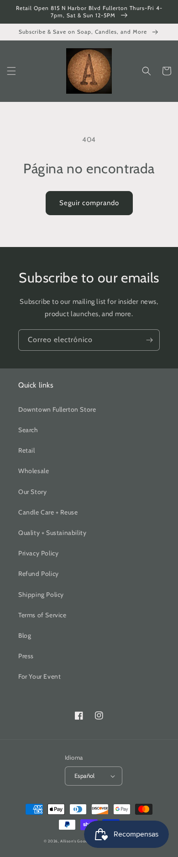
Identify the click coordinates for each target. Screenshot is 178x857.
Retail (26, 450)
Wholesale (33, 471)
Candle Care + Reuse (48, 512)
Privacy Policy (38, 553)
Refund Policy (38, 574)
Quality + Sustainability (52, 533)
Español (84, 775)
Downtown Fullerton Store (57, 409)
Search (28, 430)
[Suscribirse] (149, 340)
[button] (11, 71)
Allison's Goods (75, 841)
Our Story (32, 492)
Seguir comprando (89, 203)
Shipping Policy (41, 594)
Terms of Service (42, 615)
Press (26, 656)
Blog (24, 635)
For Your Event (39, 676)
